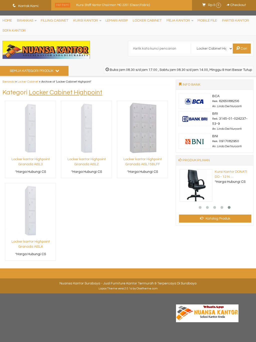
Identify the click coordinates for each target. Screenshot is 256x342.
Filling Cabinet (54, 20)
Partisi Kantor (235, 20)
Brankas (25, 20)
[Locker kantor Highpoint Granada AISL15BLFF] (142, 128)
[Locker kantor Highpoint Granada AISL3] (30, 128)
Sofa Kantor (14, 30)
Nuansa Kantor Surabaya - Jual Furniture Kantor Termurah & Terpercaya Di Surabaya (128, 283)
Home (7, 20)
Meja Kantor (178, 20)
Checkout (238, 5)
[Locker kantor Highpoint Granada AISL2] (86, 128)
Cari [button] (243, 48)
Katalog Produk (217, 218)
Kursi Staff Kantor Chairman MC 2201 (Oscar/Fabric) (113, 5)
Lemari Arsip (117, 20)
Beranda (8, 81)
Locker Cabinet (147, 20)
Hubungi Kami (32, 174)
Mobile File (207, 20)
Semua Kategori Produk (32, 71)
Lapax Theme (107, 288)
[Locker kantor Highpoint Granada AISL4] (30, 210)
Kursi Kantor (85, 20)
